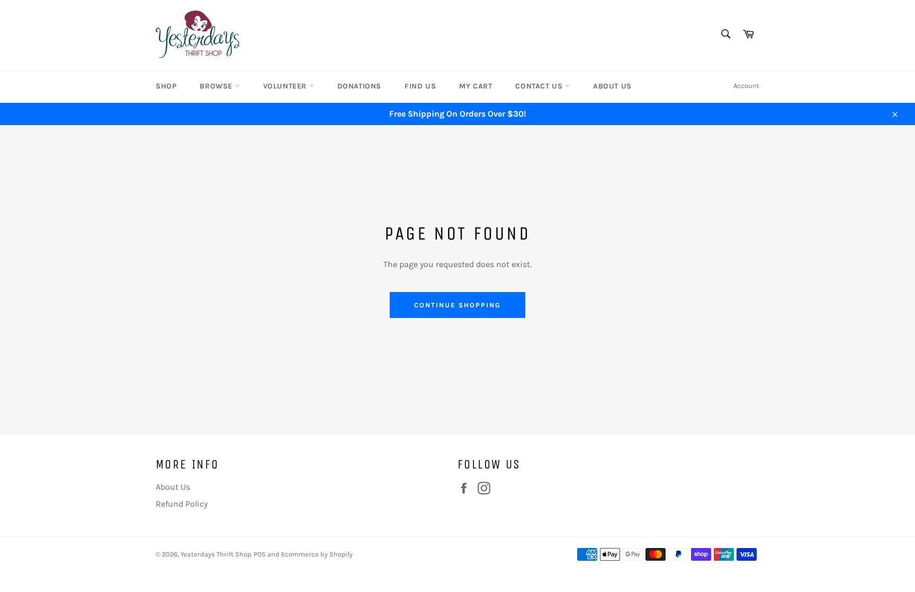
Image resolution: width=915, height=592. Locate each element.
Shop (166, 86)
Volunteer (286, 86)
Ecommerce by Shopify (317, 554)
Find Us (420, 86)
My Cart (475, 86)
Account (746, 86)
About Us (612, 86)
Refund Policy (182, 504)
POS (260, 554)
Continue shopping (457, 305)
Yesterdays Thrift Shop (216, 554)
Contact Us (540, 86)
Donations (359, 86)
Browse (217, 86)
